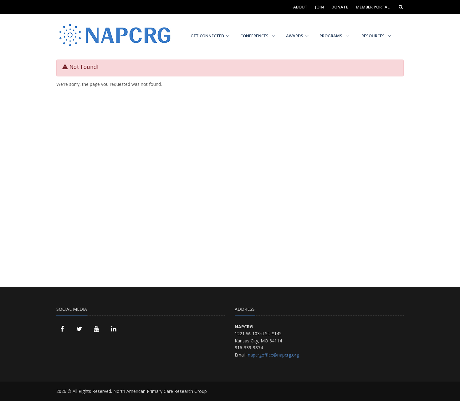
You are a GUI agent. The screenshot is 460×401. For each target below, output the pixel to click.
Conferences (254, 36)
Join (319, 7)
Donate (339, 7)
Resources (373, 36)
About (300, 7)
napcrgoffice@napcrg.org (273, 355)
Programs (331, 36)
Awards (294, 36)
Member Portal (373, 7)
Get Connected (207, 36)
